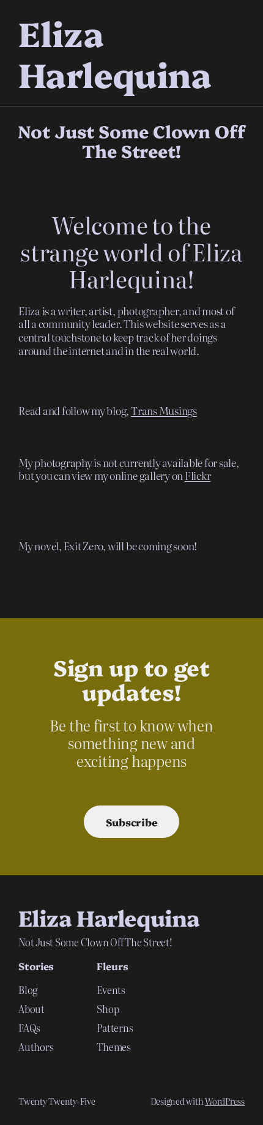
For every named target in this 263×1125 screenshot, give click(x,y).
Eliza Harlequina (114, 53)
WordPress (225, 1101)
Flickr (198, 475)
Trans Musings (164, 410)
